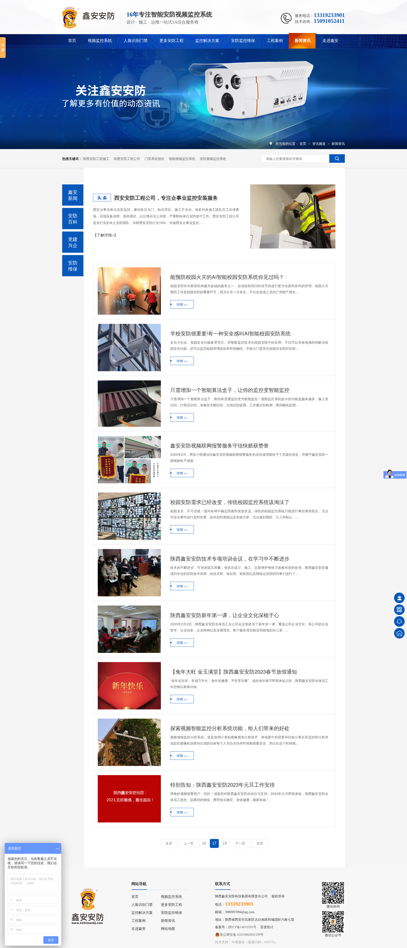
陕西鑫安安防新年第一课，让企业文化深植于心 (224, 614)
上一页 (188, 843)
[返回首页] (399, 633)
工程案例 (275, 40)
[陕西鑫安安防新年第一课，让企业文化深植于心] (129, 629)
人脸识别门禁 (136, 40)
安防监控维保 (243, 40)
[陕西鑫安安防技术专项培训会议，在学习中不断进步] (129, 572)
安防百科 (72, 218)
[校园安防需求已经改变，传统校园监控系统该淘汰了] (129, 516)
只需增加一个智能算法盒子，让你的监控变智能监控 (229, 389)
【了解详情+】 (105, 235)
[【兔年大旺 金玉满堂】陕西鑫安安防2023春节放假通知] (129, 685)
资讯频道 (319, 143)
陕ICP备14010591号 (242, 927)
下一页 (240, 843)
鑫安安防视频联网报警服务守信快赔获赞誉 (219, 445)
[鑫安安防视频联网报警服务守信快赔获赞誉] (129, 459)
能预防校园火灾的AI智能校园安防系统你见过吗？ (227, 276)
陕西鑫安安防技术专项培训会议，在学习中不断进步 (229, 558)
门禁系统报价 (154, 158)
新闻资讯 (303, 40)
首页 (72, 40)
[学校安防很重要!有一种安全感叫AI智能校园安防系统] (129, 347)
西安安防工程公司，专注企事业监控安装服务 (166, 197)
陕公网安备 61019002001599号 (242, 934)
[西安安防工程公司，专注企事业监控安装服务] (292, 216)
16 (204, 843)
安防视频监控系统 (213, 158)
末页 (259, 843)
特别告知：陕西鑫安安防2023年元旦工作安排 (222, 784)
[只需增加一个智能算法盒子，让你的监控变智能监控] (129, 403)
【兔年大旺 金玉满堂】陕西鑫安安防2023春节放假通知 (233, 671)
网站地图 (168, 929)
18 (225, 843)
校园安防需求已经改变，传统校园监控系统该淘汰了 (229, 501)
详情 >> (182, 304)
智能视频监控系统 (182, 158)
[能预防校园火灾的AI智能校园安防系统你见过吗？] (129, 291)
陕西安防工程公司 (127, 158)
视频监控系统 (100, 40)
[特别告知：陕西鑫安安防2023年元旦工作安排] (129, 798)
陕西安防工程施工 (96, 158)
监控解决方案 (207, 40)
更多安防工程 (171, 40)
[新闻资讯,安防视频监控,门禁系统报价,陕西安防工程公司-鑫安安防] (88, 26)
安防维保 (72, 265)
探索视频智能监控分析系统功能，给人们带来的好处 (229, 728)
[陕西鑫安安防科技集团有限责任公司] (89, 902)
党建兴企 (72, 242)
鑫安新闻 (72, 194)
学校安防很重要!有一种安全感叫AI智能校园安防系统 (230, 333)
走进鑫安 (330, 40)
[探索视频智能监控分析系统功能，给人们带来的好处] (129, 742)
